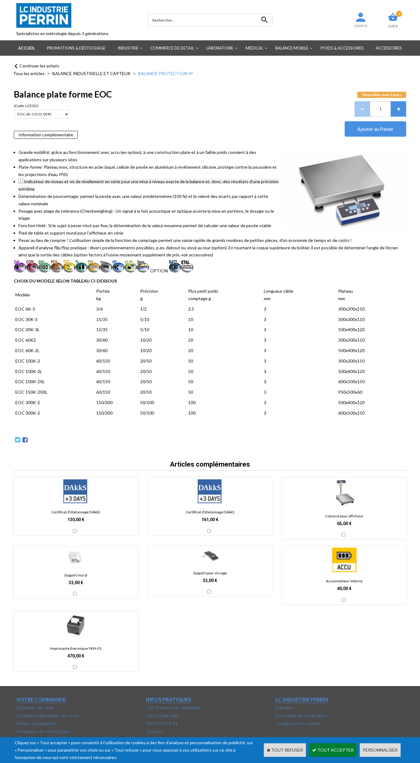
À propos (284, 707)
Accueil (26, 48)
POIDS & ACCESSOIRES (342, 48)
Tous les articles (29, 73)
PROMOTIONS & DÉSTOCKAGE (76, 48)
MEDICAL (254, 48)
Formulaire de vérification (301, 715)
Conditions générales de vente (47, 715)
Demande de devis (35, 707)
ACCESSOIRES (389, 48)
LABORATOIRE (219, 48)
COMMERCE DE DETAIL (172, 48)
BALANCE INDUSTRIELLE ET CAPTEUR (91, 73)
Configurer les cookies (298, 723)
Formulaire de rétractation (43, 731)
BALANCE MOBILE (291, 48)
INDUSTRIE (128, 48)
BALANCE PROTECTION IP (165, 73)
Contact (154, 731)
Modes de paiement (36, 723)
